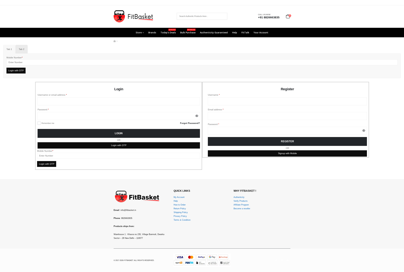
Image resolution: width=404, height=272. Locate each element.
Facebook (276, 260)
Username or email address (57, 94)
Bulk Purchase (188, 31)
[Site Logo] (133, 16)
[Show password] (197, 116)
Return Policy (180, 209)
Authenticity (239, 197)
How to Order (180, 205)
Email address (220, 109)
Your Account (261, 32)
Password (48, 109)
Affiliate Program (241, 205)
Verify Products (241, 201)
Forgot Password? (190, 123)
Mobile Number (14, 57)
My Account (179, 197)
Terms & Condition (182, 220)
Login (119, 133)
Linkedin (287, 260)
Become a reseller (242, 209)
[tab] (9, 49)
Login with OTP (118, 145)
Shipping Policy (181, 212)
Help (234, 32)
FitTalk (245, 32)
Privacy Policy (180, 216)
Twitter (281, 260)
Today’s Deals (168, 31)
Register (287, 141)
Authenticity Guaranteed (214, 32)
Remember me (48, 123)
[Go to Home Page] (115, 41)
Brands (152, 32)
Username (218, 94)
